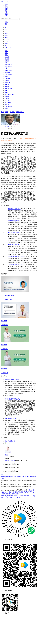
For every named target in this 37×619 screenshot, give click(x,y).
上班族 (7, 39)
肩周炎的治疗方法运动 (12, 399)
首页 (6, 5)
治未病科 (8, 102)
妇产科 (7, 57)
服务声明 (10, 476)
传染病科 (8, 72)
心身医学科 (8, 106)
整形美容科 (8, 65)
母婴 (6, 29)
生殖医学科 (8, 74)
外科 (6, 53)
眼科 (6, 90)
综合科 (7, 80)
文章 (6, 13)
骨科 (6, 92)
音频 (6, 15)
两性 (6, 37)
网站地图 (30, 476)
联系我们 (17, 476)
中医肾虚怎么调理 (14, 232)
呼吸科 (7, 84)
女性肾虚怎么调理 (14, 221)
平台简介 (4, 476)
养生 (6, 27)
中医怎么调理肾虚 (14, 244)
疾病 (6, 7)
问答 (6, 11)
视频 (6, 9)
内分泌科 (8, 82)
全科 (6, 108)
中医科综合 (20, 112)
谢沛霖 (7, 126)
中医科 (7, 68)
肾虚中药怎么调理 (14, 209)
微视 (6, 22)
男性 (6, 35)
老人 (6, 31)
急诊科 (7, 100)
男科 (6, 63)
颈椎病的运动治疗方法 (16, 256)
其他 (6, 76)
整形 (6, 43)
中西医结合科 (9, 94)
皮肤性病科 (8, 67)
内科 (6, 51)
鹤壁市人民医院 (10, 461)
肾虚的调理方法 (10, 441)
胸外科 (7, 86)
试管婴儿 (8, 47)
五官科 (7, 61)
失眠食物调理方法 (11, 418)
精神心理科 (8, 70)
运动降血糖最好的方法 (12, 379)
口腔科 (7, 98)
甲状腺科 (8, 78)
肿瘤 (6, 45)
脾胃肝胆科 (8, 88)
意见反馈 (23, 476)
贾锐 (6, 455)
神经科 (7, 104)
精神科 (7, 96)
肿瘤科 (7, 59)
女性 (6, 33)
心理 (6, 41)
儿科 (6, 55)
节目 (6, 24)
